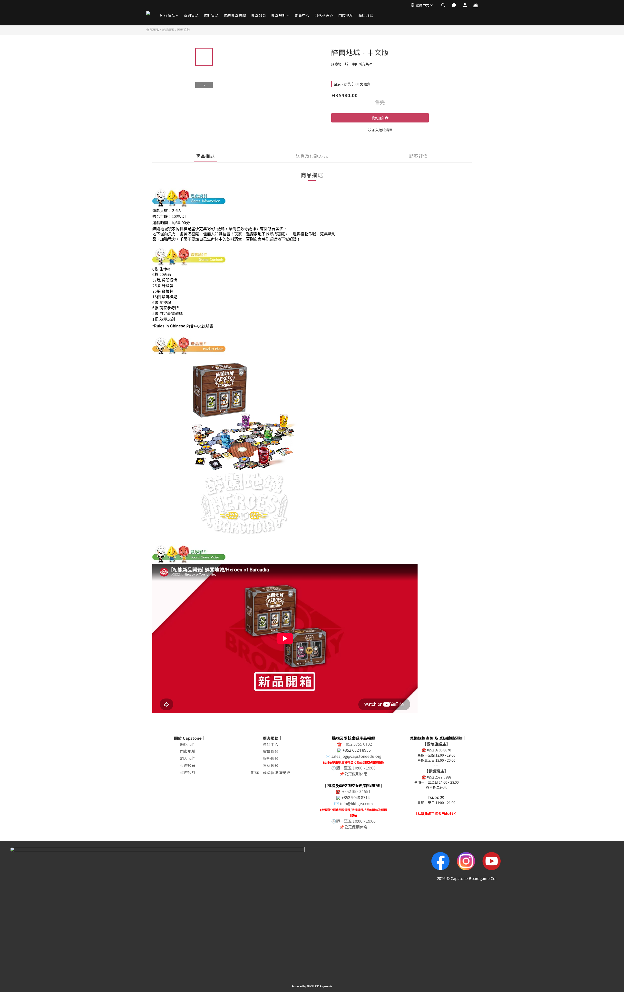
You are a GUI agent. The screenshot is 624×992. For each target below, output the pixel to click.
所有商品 (167, 15)
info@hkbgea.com (356, 803)
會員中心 (302, 15)
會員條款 (270, 751)
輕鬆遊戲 (183, 29)
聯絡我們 (187, 744)
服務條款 (270, 758)
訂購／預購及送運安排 (270, 772)
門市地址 (345, 15)
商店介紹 (365, 15)
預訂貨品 (211, 15)
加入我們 (187, 758)
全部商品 (152, 29)
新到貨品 (191, 15)
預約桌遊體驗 (235, 15)
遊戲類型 (168, 29)
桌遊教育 (258, 15)
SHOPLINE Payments (319, 986)
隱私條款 (270, 765)
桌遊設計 (278, 15)
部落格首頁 (323, 15)
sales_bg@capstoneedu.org (356, 756)
